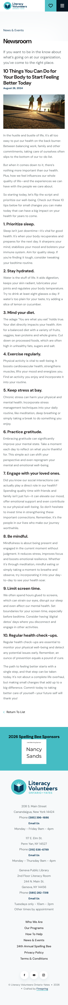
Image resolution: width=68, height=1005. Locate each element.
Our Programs (34, 928)
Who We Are (34, 922)
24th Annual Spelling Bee (34, 946)
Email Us (34, 823)
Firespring (42, 988)
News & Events (34, 940)
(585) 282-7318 (39, 893)
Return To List (15, 712)
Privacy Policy (34, 952)
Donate (50, 6)
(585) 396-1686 (39, 817)
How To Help (34, 934)
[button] (62, 6)
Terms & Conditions (34, 959)
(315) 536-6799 (39, 850)
